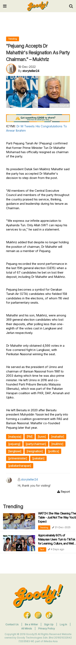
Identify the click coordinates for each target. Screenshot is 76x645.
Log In (64, 624)
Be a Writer (31, 624)
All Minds (27, 628)
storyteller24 (29, 479)
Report (65, 491)
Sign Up (49, 624)
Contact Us (12, 624)
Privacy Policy (46, 628)
